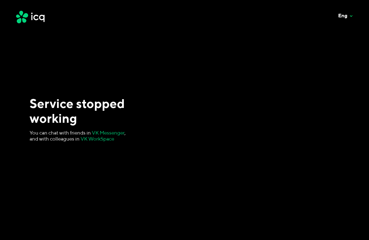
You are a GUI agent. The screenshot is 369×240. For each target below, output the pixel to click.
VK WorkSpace (97, 139)
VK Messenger (108, 133)
